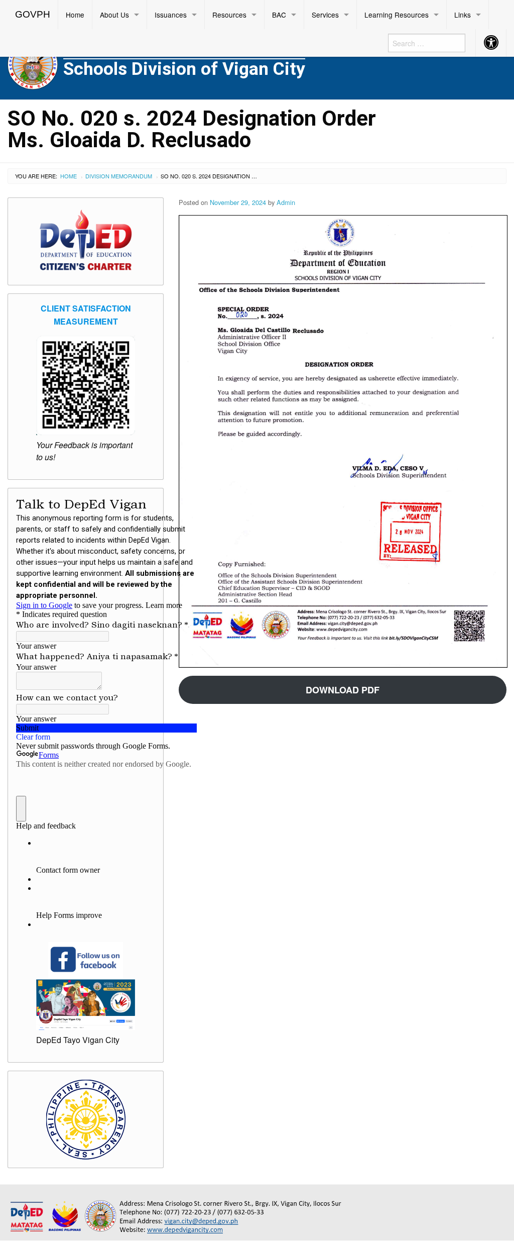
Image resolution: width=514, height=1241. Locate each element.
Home (75, 15)
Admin (286, 202)
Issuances (171, 15)
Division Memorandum (118, 176)
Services (325, 15)
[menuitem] (33, 14)
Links (462, 15)
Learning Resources (396, 15)
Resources (229, 15)
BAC (279, 15)
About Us (114, 15)
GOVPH (32, 14)
